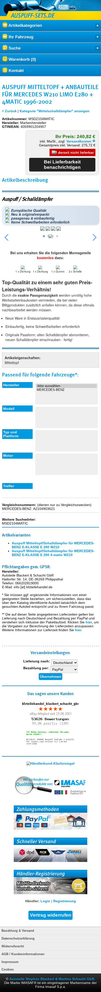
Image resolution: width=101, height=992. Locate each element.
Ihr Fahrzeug (20, 37)
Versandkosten (79, 141)
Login (45, 901)
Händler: (32, 901)
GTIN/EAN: (11, 127)
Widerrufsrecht (12, 946)
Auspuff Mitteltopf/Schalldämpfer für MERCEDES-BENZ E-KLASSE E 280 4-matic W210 (53, 553)
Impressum (10, 962)
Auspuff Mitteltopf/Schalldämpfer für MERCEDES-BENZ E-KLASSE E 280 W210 (53, 545)
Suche (14, 48)
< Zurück (9, 111)
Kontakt (15, 70)
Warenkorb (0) (21, 59)
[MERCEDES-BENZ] (66, 390)
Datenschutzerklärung (18, 938)
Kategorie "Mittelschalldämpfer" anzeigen (54, 111)
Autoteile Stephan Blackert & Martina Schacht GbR (51, 979)
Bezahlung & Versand (17, 930)
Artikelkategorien (24, 25)
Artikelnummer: (14, 119)
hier (89, 622)
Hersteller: (10, 123)
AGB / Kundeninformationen (22, 954)
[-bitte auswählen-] (66, 386)
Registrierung (64, 901)
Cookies (7, 969)
